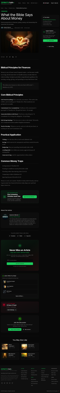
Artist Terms (53, 374)
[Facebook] (12, 383)
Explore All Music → (20, 296)
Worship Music (24, 376)
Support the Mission (45, 374)
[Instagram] (7, 383)
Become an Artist (54, 370)
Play (35, 281)
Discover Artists (24, 372)
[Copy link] (16, 57)
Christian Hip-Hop (24, 378)
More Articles (28, 329)
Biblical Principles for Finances (49, 19)
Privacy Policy (54, 379)
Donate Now (51, 40)
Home (2, 8)
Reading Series (34, 374)
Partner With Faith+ (45, 376)
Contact (42, 372)
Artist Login (53, 372)
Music (19, 2)
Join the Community (20, 263)
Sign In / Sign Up (54, 2)
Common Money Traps (47, 24)
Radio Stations (24, 374)
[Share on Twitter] (10, 57)
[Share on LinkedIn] (13, 57)
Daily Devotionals (15, 329)
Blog (6, 8)
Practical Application (47, 22)
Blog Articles (33, 379)
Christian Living (11, 8)
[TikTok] (5, 383)
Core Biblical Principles (47, 21)
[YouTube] (2, 383)
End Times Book (34, 383)
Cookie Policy (54, 383)
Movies (24, 2)
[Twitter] (10, 383)
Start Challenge (11, 309)
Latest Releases (24, 370)
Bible (28, 2)
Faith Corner (34, 2)
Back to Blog (51, 46)
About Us (43, 370)
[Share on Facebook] (7, 57)
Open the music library (29, 196)
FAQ (32, 385)
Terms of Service (54, 381)
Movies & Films (34, 370)
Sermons (33, 372)
